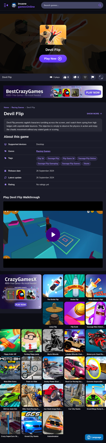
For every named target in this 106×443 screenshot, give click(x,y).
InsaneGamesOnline (22, 5)
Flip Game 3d (68, 158)
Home (6, 107)
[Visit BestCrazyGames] (53, 92)
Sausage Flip (53, 158)
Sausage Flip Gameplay (48, 164)
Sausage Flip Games (71, 164)
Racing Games (18, 107)
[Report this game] (93, 77)
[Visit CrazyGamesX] (21, 291)
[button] (100, 77)
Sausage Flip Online (87, 158)
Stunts (86, 164)
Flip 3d (41, 158)
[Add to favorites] (85, 77)
